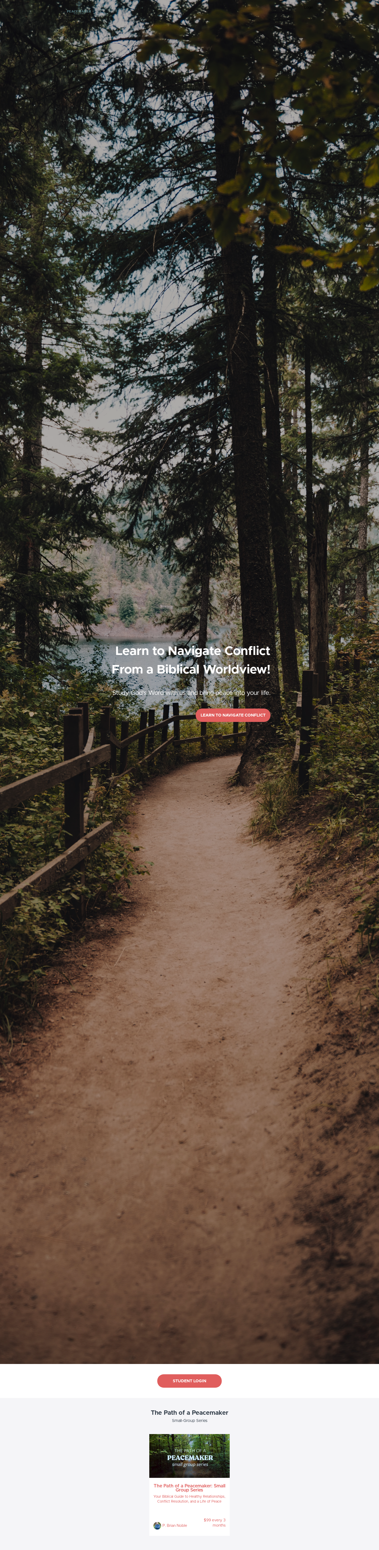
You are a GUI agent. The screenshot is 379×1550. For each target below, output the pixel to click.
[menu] (306, 7)
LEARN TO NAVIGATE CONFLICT (233, 715)
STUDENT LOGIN (189, 1381)
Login (308, 8)
